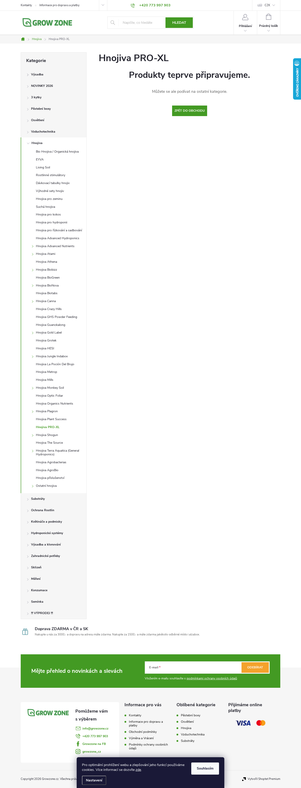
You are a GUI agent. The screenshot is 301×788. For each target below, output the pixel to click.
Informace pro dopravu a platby (59, 5)
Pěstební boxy (41, 109)
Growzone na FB (94, 744)
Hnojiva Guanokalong (50, 325)
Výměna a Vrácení (141, 738)
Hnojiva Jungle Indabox (52, 356)
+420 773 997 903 (95, 736)
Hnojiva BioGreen (48, 277)
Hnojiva (37, 143)
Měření (36, 579)
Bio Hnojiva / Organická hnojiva (57, 152)
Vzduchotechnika (43, 132)
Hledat (179, 22)
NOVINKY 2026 (42, 86)
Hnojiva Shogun (47, 435)
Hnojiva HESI (45, 348)
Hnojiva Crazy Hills (49, 309)
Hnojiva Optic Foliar (49, 396)
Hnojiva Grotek (46, 340)
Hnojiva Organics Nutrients (54, 403)
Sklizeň (36, 567)
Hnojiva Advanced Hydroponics (57, 238)
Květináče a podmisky (46, 522)
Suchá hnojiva (45, 207)
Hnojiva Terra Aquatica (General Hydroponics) (57, 452)
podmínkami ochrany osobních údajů (212, 678)
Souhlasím (205, 768)
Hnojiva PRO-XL (47, 427)
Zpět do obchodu (190, 111)
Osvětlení (37, 120)
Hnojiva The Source (49, 443)
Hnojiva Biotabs (47, 293)
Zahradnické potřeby (45, 556)
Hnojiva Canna (46, 301)
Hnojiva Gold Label (49, 332)
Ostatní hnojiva (46, 486)
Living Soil (43, 167)
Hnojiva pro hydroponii (51, 222)
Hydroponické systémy (47, 533)
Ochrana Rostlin (42, 510)
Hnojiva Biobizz (46, 270)
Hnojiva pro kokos (48, 214)
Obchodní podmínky (143, 732)
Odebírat (255, 667)
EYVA (40, 159)
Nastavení (94, 780)
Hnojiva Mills (44, 380)
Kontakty (26, 5)
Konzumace (39, 590)
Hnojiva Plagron (47, 411)
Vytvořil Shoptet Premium (264, 779)
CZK (267, 5)
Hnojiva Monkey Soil (50, 388)
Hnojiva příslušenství (50, 478)
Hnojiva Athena (46, 262)
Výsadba (37, 74)
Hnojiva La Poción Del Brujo (55, 364)
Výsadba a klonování (46, 544)
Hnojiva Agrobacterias (51, 462)
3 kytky (36, 97)
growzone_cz (91, 752)
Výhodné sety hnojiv (50, 191)
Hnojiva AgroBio (47, 470)
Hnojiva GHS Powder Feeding (56, 317)
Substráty (38, 499)
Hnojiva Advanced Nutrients (55, 246)
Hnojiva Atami (45, 254)
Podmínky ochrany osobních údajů (148, 746)
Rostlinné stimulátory (50, 175)
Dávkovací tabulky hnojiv (53, 183)
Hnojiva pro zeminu (49, 199)
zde (138, 769)
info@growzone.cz (95, 728)
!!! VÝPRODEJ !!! (42, 613)
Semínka (37, 602)
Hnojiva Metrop (46, 372)
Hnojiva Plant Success (51, 419)
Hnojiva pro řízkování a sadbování (59, 230)
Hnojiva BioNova (47, 285)
